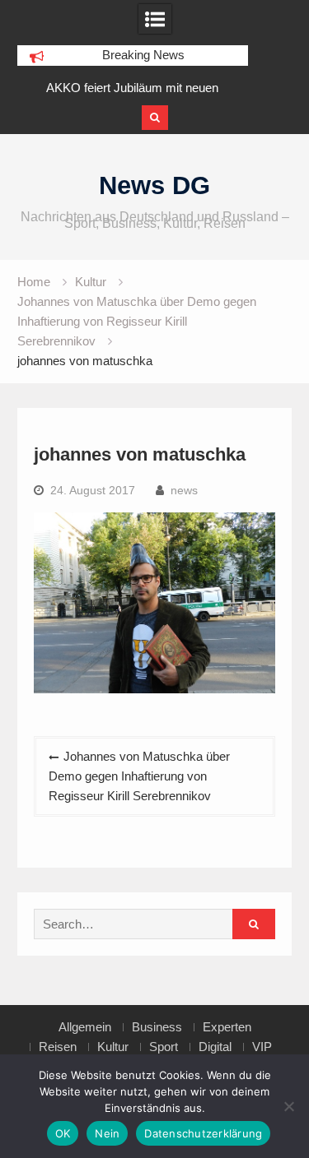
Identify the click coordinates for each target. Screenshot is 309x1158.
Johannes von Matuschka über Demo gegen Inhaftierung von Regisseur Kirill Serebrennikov (139, 776)
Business (157, 1027)
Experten (227, 1027)
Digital (215, 1047)
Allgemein (85, 1027)
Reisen (58, 1047)
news (184, 490)
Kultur (113, 1047)
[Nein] (288, 1106)
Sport (163, 1047)
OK (63, 1133)
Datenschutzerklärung (203, 1133)
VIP (262, 1047)
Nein (107, 1133)
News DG (154, 185)
